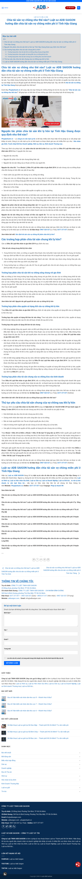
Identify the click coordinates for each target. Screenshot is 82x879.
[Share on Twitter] (41, 559)
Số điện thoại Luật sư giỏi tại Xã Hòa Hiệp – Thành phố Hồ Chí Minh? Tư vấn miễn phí (38, 725)
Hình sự (4, 776)
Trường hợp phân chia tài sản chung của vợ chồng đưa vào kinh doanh (29, 57)
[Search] (78, 7)
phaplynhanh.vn (26, 820)
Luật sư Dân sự (54, 684)
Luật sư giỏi (6, 788)
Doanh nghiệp (6, 768)
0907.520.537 (26, 596)
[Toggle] (79, 752)
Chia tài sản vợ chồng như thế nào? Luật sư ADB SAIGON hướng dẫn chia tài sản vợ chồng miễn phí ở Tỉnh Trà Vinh (20, 571)
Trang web (7, 649)
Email (6, 639)
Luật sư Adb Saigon (16, 859)
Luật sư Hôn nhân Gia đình (38, 684)
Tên (5, 630)
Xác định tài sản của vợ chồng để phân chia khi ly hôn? (35, 234)
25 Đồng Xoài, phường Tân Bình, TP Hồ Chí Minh (19, 588)
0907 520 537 (62, 596)
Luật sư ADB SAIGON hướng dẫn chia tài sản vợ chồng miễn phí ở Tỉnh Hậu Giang (33, 62)
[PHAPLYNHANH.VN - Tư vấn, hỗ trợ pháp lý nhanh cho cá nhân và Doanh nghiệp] (41, 8)
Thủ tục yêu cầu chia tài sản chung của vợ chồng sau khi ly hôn (26, 59)
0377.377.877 (15, 596)
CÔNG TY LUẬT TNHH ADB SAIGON (23, 585)
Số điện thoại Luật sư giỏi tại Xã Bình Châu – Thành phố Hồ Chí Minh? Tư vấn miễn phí (38, 732)
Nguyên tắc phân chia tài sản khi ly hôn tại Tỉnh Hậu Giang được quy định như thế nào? (35, 47)
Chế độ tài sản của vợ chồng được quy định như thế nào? (35, 398)
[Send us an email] (10, 826)
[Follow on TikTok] (7, 826)
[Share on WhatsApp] (33, 559)
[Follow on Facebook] (3, 826)
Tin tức (4, 791)
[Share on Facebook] (37, 559)
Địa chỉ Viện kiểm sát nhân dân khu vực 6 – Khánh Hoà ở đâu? (30, 711)
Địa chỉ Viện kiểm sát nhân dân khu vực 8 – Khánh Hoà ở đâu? (30, 697)
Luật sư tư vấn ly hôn (41, 17)
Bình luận (7, 613)
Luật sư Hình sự (21, 684)
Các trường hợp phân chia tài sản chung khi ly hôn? (22, 50)
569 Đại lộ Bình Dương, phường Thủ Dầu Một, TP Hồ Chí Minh (23, 593)
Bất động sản (6, 757)
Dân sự (4, 764)
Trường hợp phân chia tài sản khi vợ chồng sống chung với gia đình (28, 52)
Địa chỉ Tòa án (7, 772)
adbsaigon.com (13, 598)
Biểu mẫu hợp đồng (8, 760)
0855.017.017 (42, 596)
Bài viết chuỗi (6, 753)
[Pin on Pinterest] (44, 559)
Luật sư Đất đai (27, 686)
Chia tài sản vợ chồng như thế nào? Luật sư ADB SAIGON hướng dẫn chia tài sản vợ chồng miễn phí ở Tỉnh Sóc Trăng (61, 570)
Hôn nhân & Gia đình (9, 780)
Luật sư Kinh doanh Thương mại (68, 844)
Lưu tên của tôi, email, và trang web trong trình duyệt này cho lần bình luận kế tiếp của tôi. (35, 658)
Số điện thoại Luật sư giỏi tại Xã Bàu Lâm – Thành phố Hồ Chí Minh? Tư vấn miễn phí (38, 738)
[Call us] (14, 826)
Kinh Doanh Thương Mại (10, 784)
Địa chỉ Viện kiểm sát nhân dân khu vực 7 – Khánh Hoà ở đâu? (30, 704)
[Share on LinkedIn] (48, 559)
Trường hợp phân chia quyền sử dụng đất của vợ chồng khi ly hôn (28, 54)
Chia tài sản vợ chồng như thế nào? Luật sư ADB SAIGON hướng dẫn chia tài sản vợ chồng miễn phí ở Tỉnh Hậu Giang (40, 43)
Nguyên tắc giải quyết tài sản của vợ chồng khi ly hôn (34, 301)
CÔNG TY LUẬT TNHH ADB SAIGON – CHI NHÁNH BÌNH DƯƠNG (41, 591)
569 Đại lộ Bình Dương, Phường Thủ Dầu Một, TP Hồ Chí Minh (35, 814)
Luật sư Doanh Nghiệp (68, 684)
